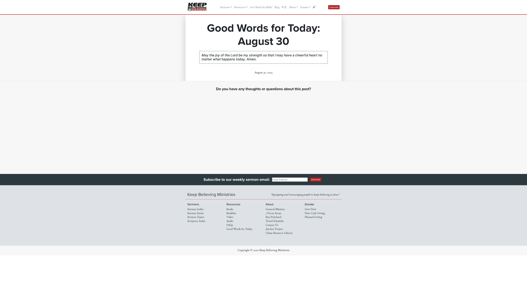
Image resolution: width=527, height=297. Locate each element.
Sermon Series (195, 213)
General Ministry (275, 209)
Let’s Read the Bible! (261, 7)
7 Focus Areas (273, 213)
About (292, 7)
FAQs (229, 225)
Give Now (310, 209)
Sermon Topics (195, 217)
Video (229, 217)
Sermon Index (195, 209)
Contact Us (272, 225)
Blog (276, 7)
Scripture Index (196, 221)
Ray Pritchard (273, 217)
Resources (240, 7)
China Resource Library (279, 233)
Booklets (231, 213)
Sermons (225, 7)
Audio (229, 221)
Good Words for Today (239, 229)
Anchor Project (274, 229)
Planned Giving (313, 217)
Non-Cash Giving (315, 213)
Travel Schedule (275, 221)
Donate (304, 7)
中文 (284, 7)
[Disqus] (263, 130)
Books (229, 209)
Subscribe (333, 7)
